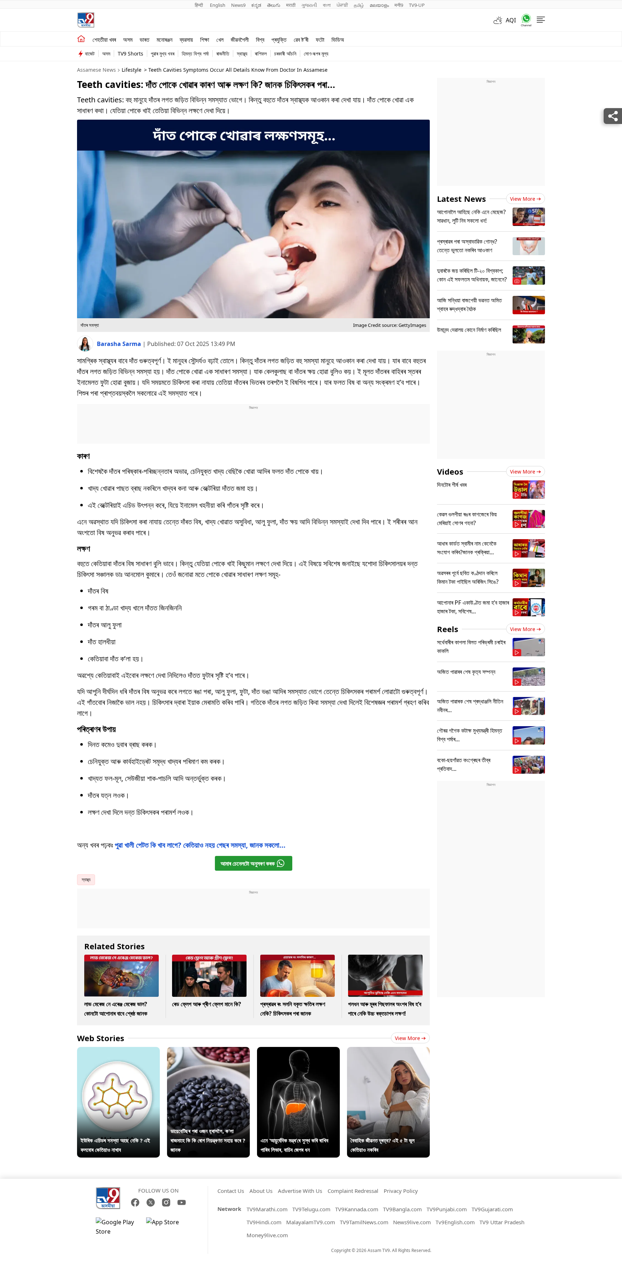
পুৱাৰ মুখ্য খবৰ (162, 53)
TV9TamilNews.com (364, 1222)
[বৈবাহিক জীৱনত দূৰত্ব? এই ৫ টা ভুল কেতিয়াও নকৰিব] (388, 1052)
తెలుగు (273, 5)
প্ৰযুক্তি (279, 40)
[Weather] (499, 20)
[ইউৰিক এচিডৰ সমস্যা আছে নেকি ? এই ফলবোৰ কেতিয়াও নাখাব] (118, 1052)
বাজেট (90, 53)
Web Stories (100, 1038)
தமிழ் (359, 5)
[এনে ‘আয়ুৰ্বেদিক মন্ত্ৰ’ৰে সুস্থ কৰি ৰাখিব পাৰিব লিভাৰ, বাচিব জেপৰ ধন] (298, 1052)
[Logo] (85, 20)
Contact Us (230, 1190)
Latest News (461, 198)
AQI (511, 20)
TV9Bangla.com (402, 1209)
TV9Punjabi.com (447, 1209)
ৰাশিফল (261, 53)
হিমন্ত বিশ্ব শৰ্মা (195, 53)
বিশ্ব (260, 40)
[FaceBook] (135, 1202)
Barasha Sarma (120, 344)
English (217, 5)
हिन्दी (199, 5)
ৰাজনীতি (222, 53)
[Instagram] (166, 1202)
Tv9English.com (455, 1222)
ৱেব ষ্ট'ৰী (301, 40)
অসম (127, 40)
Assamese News (96, 69)
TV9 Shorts (130, 53)
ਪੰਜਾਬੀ (342, 5)
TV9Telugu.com (311, 1209)
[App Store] (168, 1226)
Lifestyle (131, 69)
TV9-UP (417, 5)
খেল (220, 40)
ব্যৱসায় (186, 40)
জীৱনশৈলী (240, 40)
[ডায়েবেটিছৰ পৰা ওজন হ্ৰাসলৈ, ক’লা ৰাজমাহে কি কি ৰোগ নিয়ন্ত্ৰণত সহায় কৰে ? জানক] (208, 1052)
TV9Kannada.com (356, 1209)
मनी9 (399, 5)
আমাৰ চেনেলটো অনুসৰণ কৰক (248, 863)
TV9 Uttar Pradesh (501, 1222)
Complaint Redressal (353, 1190)
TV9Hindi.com (264, 1222)
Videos (450, 471)
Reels (447, 628)
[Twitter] (151, 1202)
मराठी (291, 5)
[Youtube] (181, 1202)
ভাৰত (144, 40)
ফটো (320, 40)
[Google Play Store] (117, 1226)
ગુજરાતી (309, 5)
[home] (81, 39)
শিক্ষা (204, 40)
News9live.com (412, 1222)
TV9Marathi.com (267, 1209)
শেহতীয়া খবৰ (104, 40)
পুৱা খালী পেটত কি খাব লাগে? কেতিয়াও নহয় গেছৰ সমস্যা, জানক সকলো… (200, 845)
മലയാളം (379, 5)
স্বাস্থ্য (242, 53)
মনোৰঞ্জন (164, 40)
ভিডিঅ (338, 40)
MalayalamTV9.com (310, 1222)
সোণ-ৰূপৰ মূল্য (316, 53)
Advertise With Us (300, 1190)
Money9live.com (267, 1235)
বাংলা (327, 5)
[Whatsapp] (524, 20)
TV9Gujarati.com (492, 1209)
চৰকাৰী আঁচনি (285, 53)
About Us (260, 1190)
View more (407, 1038)
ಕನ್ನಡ (256, 5)
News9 (238, 5)
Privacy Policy (401, 1190)
